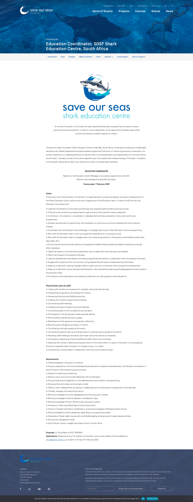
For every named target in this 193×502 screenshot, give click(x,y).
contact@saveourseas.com (30, 483)
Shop (131, 6)
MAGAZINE (121, 6)
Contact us (155, 6)
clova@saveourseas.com (56, 440)
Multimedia (142, 6)
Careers (107, 57)
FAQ (165, 6)
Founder (71, 57)
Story (98, 57)
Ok (143, 498)
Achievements (122, 57)
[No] (190, 499)
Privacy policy (152, 498)
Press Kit (162, 488)
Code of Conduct (138, 57)
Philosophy (52, 57)
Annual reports (85, 57)
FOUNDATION (108, 6)
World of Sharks (102, 11)
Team (63, 57)
